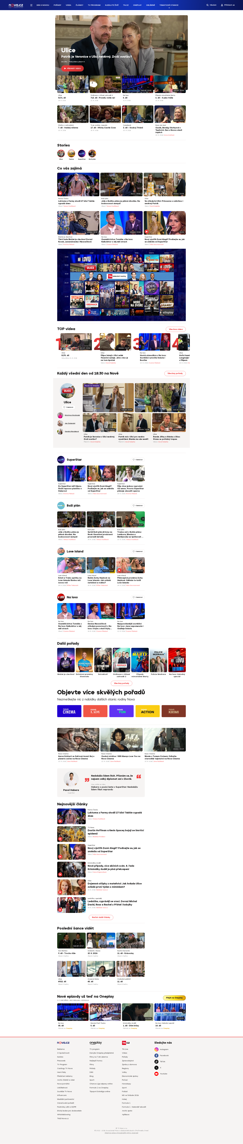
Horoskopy (126, 1084)
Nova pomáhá (63, 1084)
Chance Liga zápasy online (101, 1084)
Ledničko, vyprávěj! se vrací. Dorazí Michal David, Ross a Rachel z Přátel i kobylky (112, 903)
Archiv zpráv (127, 1111)
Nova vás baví (160, 125)
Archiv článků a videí (66, 1080)
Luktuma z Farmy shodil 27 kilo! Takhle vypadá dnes (76, 202)
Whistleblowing (63, 1114)
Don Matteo (62, 951)
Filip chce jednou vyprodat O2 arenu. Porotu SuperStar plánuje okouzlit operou (130, 488)
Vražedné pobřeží (124, 979)
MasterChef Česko (98, 1023)
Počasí (125, 1080)
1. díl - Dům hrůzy (131, 1026)
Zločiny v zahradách (66, 125)
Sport (92, 1080)
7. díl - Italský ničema (68, 128)
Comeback (127, 125)
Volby (124, 1072)
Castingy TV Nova (65, 1068)
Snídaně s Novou (94, 951)
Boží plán (104, 198)
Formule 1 (126, 1103)
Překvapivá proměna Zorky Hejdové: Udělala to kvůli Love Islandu (130, 580)
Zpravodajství (128, 1061)
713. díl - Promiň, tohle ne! (103, 98)
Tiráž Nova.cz (62, 1118)
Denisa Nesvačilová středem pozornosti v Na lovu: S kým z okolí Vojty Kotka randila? (99, 626)
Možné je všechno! (65, 237)
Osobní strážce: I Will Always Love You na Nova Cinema (120, 757)
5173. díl (90, 405)
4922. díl (62, 982)
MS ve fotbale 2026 (130, 1095)
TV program (95, 1049)
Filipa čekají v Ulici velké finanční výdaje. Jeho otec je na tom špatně (114, 358)
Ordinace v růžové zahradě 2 (102, 95)
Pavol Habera (71, 790)
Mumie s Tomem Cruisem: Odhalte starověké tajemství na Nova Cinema (162, 757)
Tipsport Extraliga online (100, 1091)
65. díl (61, 1026)
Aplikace (125, 1114)
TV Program (94, 5)
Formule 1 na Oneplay (99, 1088)
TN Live (125, 1049)
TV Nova (91, 827)
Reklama (61, 1049)
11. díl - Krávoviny (125, 953)
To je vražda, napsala (99, 125)
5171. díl (62, 98)
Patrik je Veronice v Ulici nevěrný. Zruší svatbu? (96, 56)
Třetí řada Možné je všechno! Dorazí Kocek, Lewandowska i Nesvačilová (75, 240)
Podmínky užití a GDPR (66, 1107)
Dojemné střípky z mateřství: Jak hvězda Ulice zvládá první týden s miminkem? (115, 885)
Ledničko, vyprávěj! (95, 898)
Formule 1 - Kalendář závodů (134, 1107)
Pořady (57, 5)
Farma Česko (63, 198)
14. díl (158, 1026)
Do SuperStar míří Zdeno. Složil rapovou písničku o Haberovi (70, 488)
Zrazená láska (93, 979)
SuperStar (148, 237)
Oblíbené (150, 5)
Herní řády (61, 1072)
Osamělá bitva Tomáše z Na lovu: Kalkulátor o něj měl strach (117, 240)
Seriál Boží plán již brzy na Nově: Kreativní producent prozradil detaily (100, 534)
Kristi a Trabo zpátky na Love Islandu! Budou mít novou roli (70, 580)
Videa (68, 5)
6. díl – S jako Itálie (164, 98)
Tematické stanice (168, 5)
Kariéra (60, 1057)
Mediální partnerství (65, 1099)
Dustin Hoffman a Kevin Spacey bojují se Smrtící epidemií (116, 832)
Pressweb (61, 1061)
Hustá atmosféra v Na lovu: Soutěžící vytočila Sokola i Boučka (153, 358)
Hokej (124, 1099)
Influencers (62, 1095)
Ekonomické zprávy (130, 1076)
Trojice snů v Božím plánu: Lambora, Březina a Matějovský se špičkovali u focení (130, 534)
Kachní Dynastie (123, 951)
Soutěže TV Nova (64, 1091)
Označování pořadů (65, 1103)
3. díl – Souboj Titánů (133, 128)
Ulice (68, 50)
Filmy (92, 1064)
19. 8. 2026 (92, 953)
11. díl (120, 982)
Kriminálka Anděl (94, 863)
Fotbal (124, 1091)
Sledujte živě (111, 5)
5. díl (125, 98)
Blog (91, 1076)
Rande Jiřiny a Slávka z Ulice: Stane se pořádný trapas (166, 438)
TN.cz (126, 5)
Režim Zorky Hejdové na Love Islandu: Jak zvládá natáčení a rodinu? (99, 580)
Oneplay (137, 5)
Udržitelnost (62, 1088)
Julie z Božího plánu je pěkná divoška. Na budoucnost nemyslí (120, 202)
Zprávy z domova (129, 1064)
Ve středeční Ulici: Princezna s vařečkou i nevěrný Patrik (164, 202)
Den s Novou (43, 5)
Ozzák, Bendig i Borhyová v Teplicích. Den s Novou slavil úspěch (168, 130)
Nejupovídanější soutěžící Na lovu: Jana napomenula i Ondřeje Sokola (130, 626)
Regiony (125, 1068)
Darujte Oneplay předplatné (102, 1053)
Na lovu (126, 95)
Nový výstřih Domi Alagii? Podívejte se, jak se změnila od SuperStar (165, 240)
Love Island (75, 551)
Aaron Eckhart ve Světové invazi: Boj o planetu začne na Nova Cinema (76, 757)
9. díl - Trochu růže (67, 953)
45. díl (90, 982)
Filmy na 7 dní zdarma (99, 1057)
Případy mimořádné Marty (165, 95)
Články (79, 5)
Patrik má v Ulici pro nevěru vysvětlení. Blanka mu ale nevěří (133, 438)
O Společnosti (63, 1053)
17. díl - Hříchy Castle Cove (103, 128)
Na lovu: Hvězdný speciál (164, 1023)
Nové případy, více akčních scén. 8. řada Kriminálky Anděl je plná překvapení (111, 867)
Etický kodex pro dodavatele (69, 1111)
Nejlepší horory (96, 1061)
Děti (91, 1072)
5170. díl (65, 355)
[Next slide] (188, 341)
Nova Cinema (63, 754)
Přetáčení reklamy (64, 1076)
